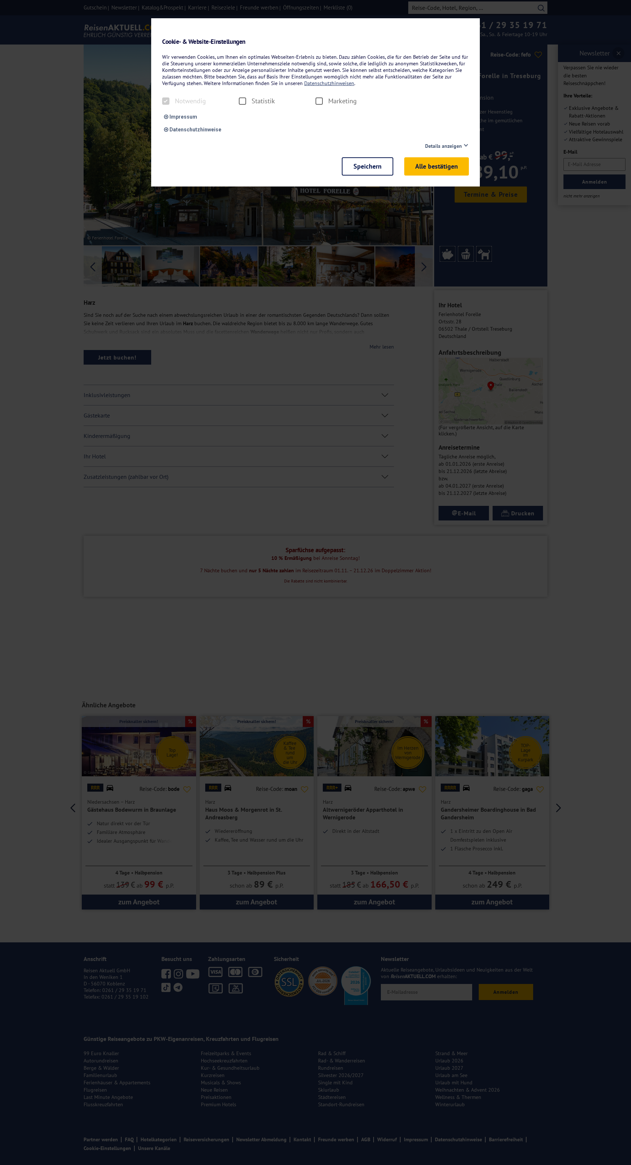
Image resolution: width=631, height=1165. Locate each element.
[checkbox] (165, 101)
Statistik (263, 101)
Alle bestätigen (436, 166)
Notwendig (190, 101)
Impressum (182, 117)
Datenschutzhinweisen (329, 83)
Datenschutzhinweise (194, 129)
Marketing (342, 101)
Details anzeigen (443, 146)
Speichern (367, 166)
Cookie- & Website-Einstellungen (203, 42)
